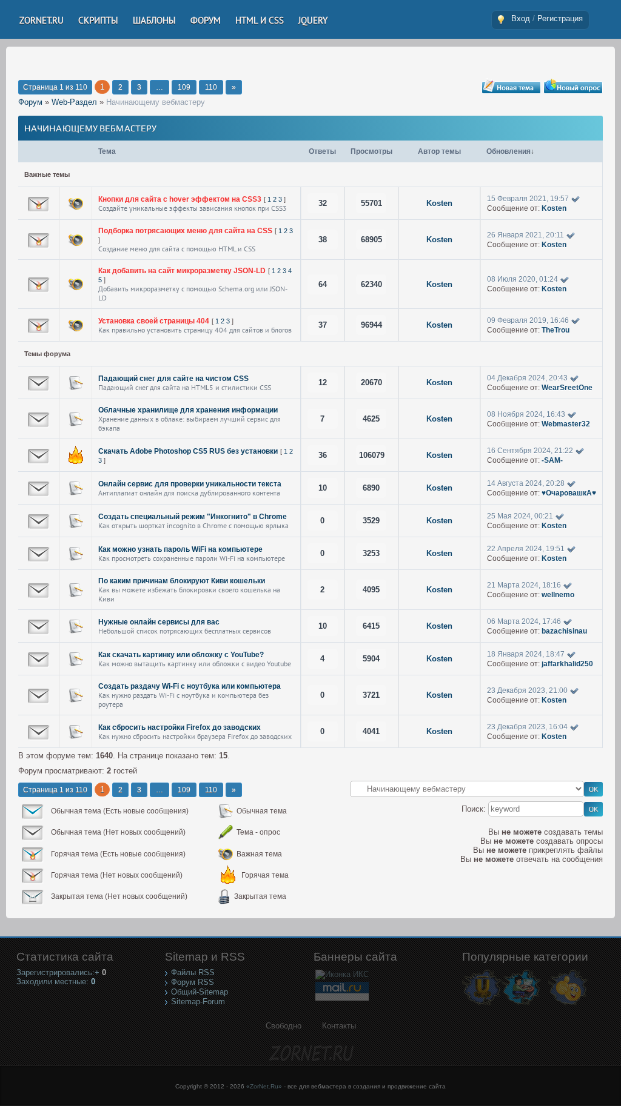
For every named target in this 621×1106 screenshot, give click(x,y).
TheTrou (555, 330)
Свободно (283, 1025)
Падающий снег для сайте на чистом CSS (173, 378)
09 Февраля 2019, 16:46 (528, 320)
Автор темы (439, 151)
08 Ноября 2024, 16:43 (526, 414)
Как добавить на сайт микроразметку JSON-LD (182, 271)
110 (211, 87)
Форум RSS (192, 982)
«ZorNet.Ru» (264, 1086)
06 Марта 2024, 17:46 (524, 621)
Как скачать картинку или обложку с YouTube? (181, 655)
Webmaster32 (566, 424)
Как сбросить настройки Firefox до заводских (179, 727)
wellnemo (558, 595)
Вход (520, 18)
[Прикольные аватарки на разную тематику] (568, 1004)
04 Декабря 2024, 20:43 (527, 378)
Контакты (339, 1025)
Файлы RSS (193, 972)
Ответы (322, 151)
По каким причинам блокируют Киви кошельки (181, 581)
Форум (30, 102)
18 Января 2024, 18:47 (526, 654)
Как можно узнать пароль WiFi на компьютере (180, 549)
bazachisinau (564, 631)
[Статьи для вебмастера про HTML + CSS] (521, 1004)
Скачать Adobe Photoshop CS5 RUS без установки (188, 451)
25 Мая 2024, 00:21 (520, 516)
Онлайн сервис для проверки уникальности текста (189, 484)
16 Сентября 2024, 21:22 (530, 450)
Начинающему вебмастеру (155, 102)
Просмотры (371, 151)
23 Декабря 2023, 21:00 (527, 690)
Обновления (508, 151)
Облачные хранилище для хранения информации (188, 410)
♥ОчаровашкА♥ (569, 493)
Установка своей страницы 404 (153, 321)
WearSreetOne (567, 387)
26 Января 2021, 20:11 (525, 235)
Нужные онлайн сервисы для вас (159, 622)
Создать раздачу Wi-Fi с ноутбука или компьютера (189, 686)
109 (184, 87)
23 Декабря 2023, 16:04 (527, 727)
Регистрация (560, 18)
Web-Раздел (74, 102)
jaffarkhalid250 (567, 664)
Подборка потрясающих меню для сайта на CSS (185, 231)
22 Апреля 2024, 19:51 (526, 549)
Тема (107, 151)
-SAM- (552, 460)
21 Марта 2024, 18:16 (524, 585)
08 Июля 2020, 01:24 (522, 279)
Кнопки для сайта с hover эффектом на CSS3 (179, 199)
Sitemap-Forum (198, 1001)
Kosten (439, 203)
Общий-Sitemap (199, 991)
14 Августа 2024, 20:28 (526, 483)
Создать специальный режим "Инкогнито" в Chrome (192, 516)
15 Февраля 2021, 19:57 (528, 198)
